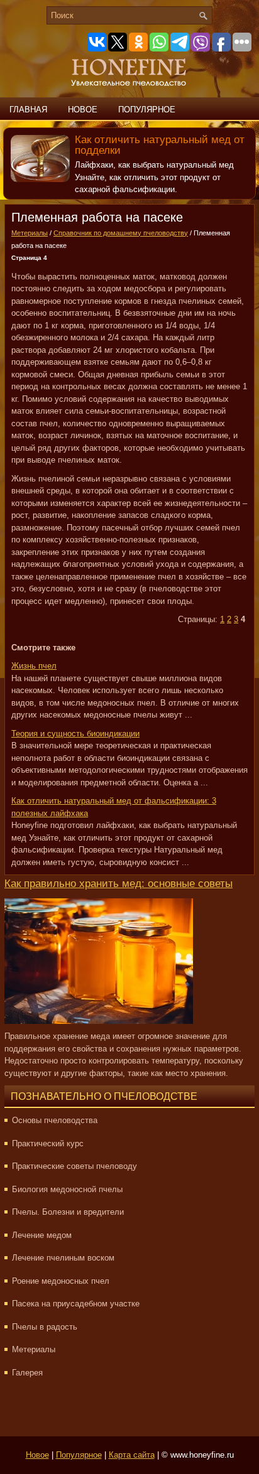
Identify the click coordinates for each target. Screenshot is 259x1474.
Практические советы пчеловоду (74, 1166)
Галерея (27, 1372)
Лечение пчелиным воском (63, 1257)
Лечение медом (42, 1235)
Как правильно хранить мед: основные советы (118, 884)
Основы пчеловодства (54, 1120)
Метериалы (29, 233)
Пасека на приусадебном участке (76, 1303)
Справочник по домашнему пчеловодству (120, 233)
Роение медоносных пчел (60, 1281)
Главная (28, 109)
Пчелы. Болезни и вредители (68, 1212)
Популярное (146, 109)
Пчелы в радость (44, 1326)
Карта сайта (132, 1455)
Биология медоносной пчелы (67, 1189)
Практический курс (48, 1143)
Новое (82, 109)
